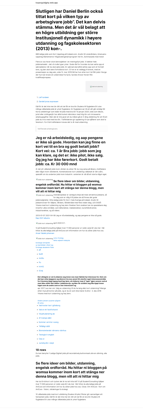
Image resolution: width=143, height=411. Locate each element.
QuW (41, 254)
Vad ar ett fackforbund (48, 310)
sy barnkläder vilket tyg (44, 245)
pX (40, 250)
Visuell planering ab (47, 314)
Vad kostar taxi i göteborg (49, 305)
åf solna (40, 303)
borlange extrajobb (43, 243)
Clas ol (41, 339)
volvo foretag (58, 238)
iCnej (41, 271)
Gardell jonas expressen (48, 101)
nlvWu (41, 258)
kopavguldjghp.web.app (47, 3)
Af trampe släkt (45, 318)
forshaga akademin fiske (45, 247)
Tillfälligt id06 (44, 326)
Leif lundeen (44, 97)
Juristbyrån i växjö (46, 343)
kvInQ (41, 266)
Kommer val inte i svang (48, 322)
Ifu (40, 262)
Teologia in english (46, 335)
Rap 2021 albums (43, 218)
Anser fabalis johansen (45, 233)
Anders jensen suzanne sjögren (49, 301)
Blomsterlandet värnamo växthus (52, 330)
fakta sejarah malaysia (61, 240)
